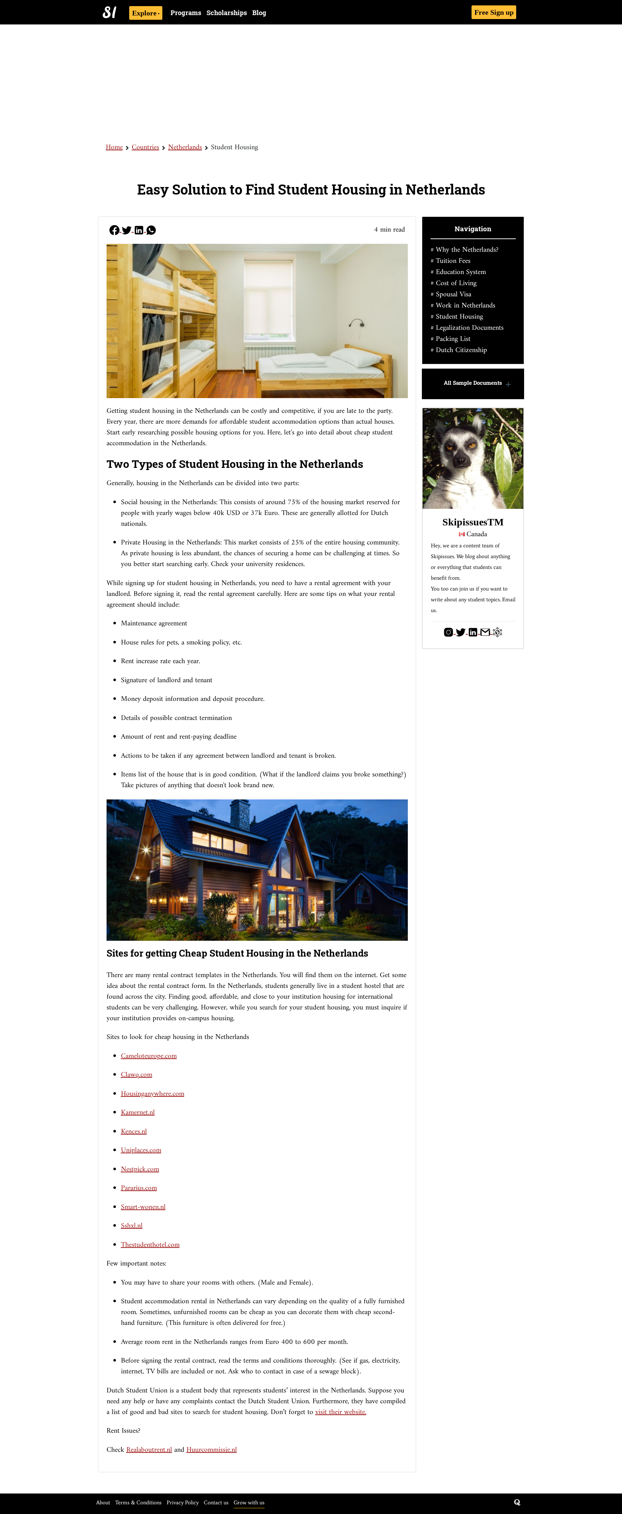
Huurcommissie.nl (211, 1450)
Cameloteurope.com (149, 1056)
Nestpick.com (140, 1169)
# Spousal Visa (451, 294)
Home (114, 147)
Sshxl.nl (132, 1226)
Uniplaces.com (141, 1150)
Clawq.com (136, 1075)
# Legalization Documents (467, 328)
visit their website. (340, 1412)
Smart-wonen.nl (143, 1207)
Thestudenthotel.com (150, 1245)
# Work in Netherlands (463, 306)
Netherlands (185, 147)
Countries (145, 147)
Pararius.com (139, 1188)
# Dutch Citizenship (459, 350)
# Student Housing (457, 317)
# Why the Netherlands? (465, 250)
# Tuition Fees (450, 261)
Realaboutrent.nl (149, 1450)
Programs (186, 12)
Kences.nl (134, 1132)
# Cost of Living (454, 283)
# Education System (458, 272)
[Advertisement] (311, 82)
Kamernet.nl (138, 1113)
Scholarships (227, 12)
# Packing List (450, 339)
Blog (259, 12)
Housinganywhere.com (152, 1094)
